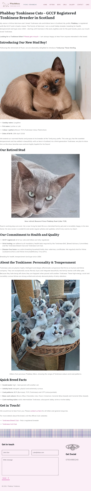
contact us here (36, 411)
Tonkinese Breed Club (10, 420)
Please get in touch (31, 37)
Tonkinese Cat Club (9, 424)
